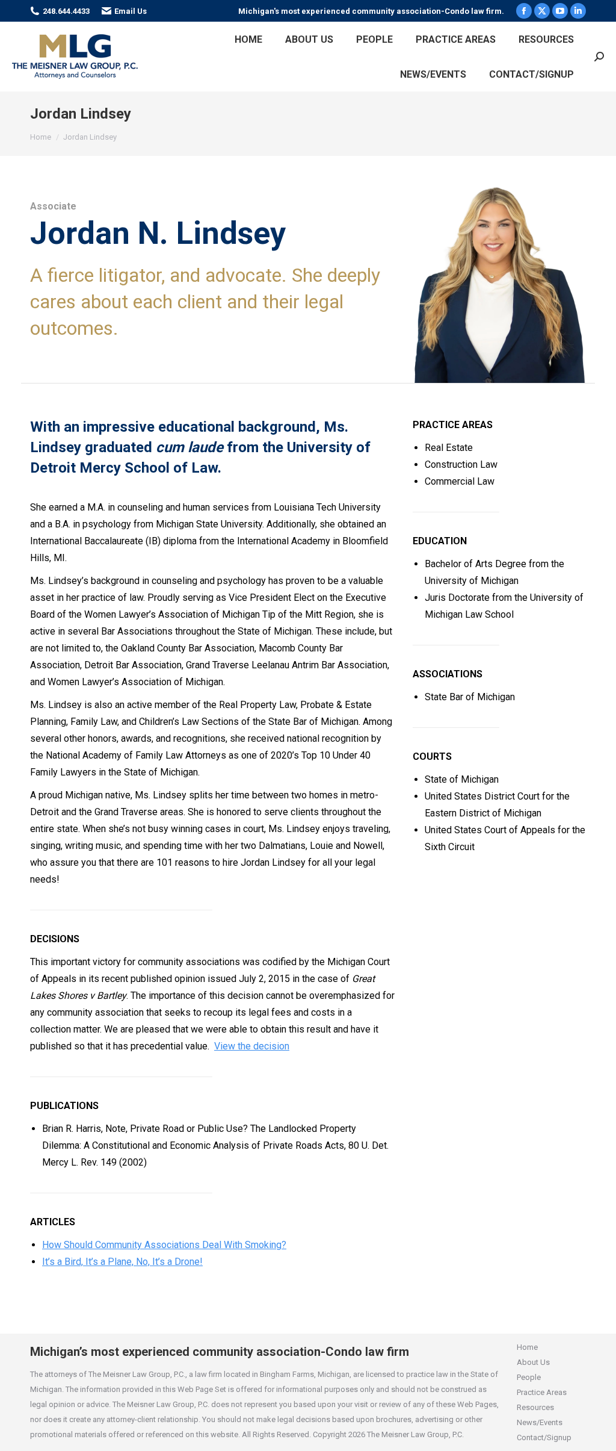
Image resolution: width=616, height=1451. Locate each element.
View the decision (251, 1046)
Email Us (130, 11)
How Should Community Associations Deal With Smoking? (164, 1245)
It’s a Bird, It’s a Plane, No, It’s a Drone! (122, 1261)
